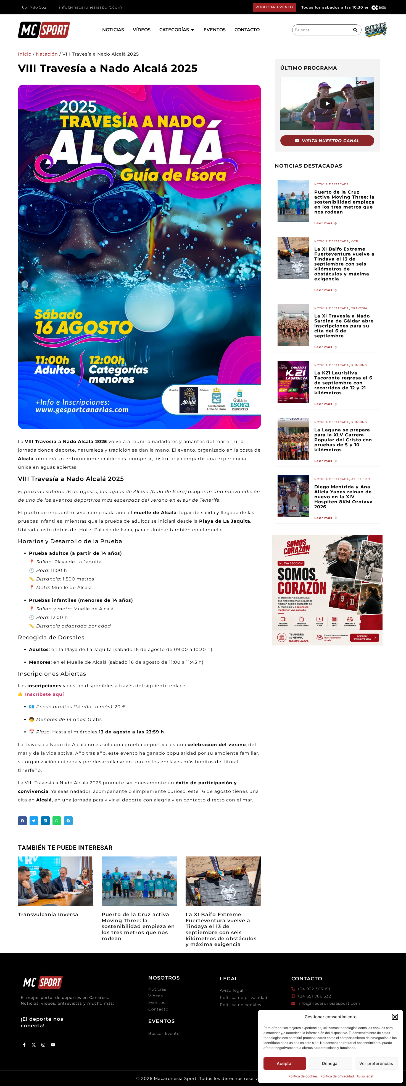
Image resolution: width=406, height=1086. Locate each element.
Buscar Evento (164, 1033)
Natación (47, 54)
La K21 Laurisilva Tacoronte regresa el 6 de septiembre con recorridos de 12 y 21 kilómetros (343, 382)
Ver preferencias (376, 1063)
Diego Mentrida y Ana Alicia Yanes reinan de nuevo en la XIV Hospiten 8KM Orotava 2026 (343, 496)
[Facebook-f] (24, 1044)
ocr (354, 241)
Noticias (157, 989)
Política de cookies (303, 1076)
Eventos (156, 1002)
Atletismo (360, 479)
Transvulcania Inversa (48, 914)
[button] (395, 1017)
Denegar (330, 1063)
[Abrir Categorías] (192, 30)
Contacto (158, 1009)
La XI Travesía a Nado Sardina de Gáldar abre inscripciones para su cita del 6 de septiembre (344, 325)
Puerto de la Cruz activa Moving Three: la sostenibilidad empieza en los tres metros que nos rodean (138, 926)
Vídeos (155, 995)
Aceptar (285, 1063)
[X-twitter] (34, 1044)
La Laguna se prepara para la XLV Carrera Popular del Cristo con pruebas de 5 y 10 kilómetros (343, 439)
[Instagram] (43, 1044)
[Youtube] (53, 1044)
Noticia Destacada (331, 184)
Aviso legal (365, 1076)
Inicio (24, 54)
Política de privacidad (337, 1076)
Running (359, 365)
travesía (359, 308)
